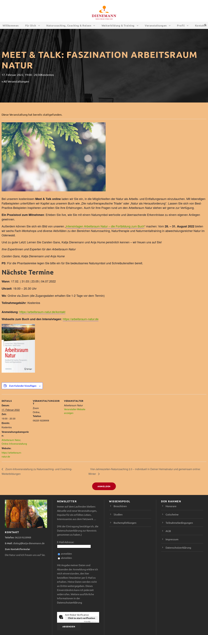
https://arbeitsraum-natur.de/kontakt (42, 312)
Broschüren (120, 506)
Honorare (171, 506)
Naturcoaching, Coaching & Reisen (68, 25)
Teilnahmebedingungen (179, 522)
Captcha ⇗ (91, 621)
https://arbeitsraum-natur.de (80, 319)
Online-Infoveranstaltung (14, 443)
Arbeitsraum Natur (11, 440)
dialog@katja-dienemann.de (29, 543)
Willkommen (11, 25)
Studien (118, 514)
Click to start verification (81, 617)
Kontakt (200, 25)
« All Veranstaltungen (15, 81)
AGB (168, 530)
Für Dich (30, 25)
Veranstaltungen (156, 25)
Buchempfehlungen (125, 522)
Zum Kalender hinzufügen (22, 385)
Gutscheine (172, 514)
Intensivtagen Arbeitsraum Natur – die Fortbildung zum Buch (105, 226)
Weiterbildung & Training (118, 25)
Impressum (172, 539)
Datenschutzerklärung (69, 602)
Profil (181, 25)
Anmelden (104, 486)
